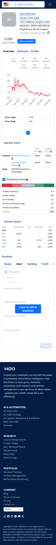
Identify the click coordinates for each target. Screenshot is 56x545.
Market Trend (10, 450)
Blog (6, 493)
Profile (35, 51)
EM (3, 233)
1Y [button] (35, 65)
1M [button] (34, 58)
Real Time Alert (11, 421)
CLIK (4, 237)
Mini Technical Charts (14, 446)
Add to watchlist (26, 41)
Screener (8, 425)
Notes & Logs (10, 457)
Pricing (7, 500)
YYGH (4, 243)
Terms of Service (12, 497)
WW (3, 247)
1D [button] (13, 58)
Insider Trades (11, 443)
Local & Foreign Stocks (15, 439)
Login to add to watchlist (28, 308)
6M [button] (46, 58)
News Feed (9, 454)
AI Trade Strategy (12, 414)
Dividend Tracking (13, 472)
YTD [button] (23, 65)
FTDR (4, 240)
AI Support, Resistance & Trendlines (22, 418)
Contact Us (9, 504)
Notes (7, 264)
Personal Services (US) (20, 155)
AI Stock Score (11, 410)
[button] (7, 4)
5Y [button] (46, 65)
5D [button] (23, 58)
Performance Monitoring (16, 479)
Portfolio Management (15, 475)
